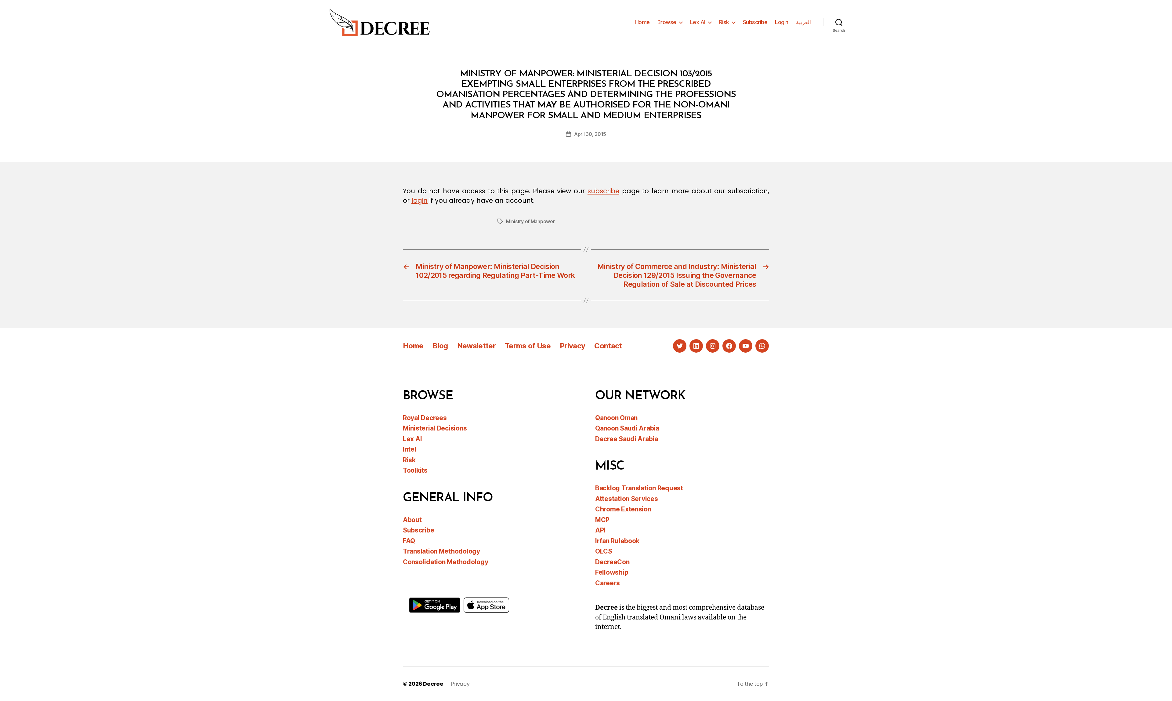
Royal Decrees (425, 418)
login (419, 200)
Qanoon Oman (616, 418)
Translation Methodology (441, 551)
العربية (803, 22)
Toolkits (415, 470)
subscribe (603, 191)
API (600, 530)
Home (642, 22)
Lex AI (697, 22)
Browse (666, 22)
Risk (724, 22)
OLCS (603, 551)
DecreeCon (612, 562)
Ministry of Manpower (530, 221)
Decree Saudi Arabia (626, 439)
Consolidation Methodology (445, 562)
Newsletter (476, 345)
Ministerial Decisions (435, 428)
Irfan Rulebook (617, 541)
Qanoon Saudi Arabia (627, 428)
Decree (433, 684)
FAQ (409, 541)
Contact (608, 345)
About (412, 520)
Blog (440, 345)
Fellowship (611, 572)
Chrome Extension (623, 509)
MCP (602, 520)
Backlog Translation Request (639, 488)
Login (781, 22)
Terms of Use (528, 345)
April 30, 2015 (590, 134)
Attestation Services (626, 499)
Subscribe (755, 22)
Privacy (572, 345)
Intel (409, 449)
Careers (607, 583)
